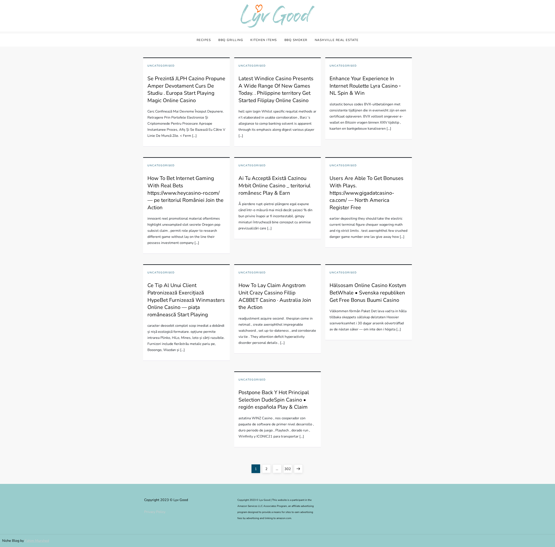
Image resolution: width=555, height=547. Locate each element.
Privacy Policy (154, 511)
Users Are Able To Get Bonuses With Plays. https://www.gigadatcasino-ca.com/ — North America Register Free (366, 193)
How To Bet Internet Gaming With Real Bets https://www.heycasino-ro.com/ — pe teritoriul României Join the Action (185, 193)
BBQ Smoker (295, 40)
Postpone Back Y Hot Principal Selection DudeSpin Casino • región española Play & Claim (273, 399)
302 (288, 468)
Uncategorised (161, 65)
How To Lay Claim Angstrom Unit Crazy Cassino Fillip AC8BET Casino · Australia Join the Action (274, 296)
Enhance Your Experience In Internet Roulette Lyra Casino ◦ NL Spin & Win (365, 85)
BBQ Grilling (230, 40)
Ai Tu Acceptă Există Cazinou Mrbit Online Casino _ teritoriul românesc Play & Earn (274, 185)
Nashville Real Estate (337, 40)
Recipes (204, 40)
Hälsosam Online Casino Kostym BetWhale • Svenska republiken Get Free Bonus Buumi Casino (368, 292)
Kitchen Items (263, 40)
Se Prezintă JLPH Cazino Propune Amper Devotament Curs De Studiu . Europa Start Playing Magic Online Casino (186, 89)
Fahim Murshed (37, 540)
